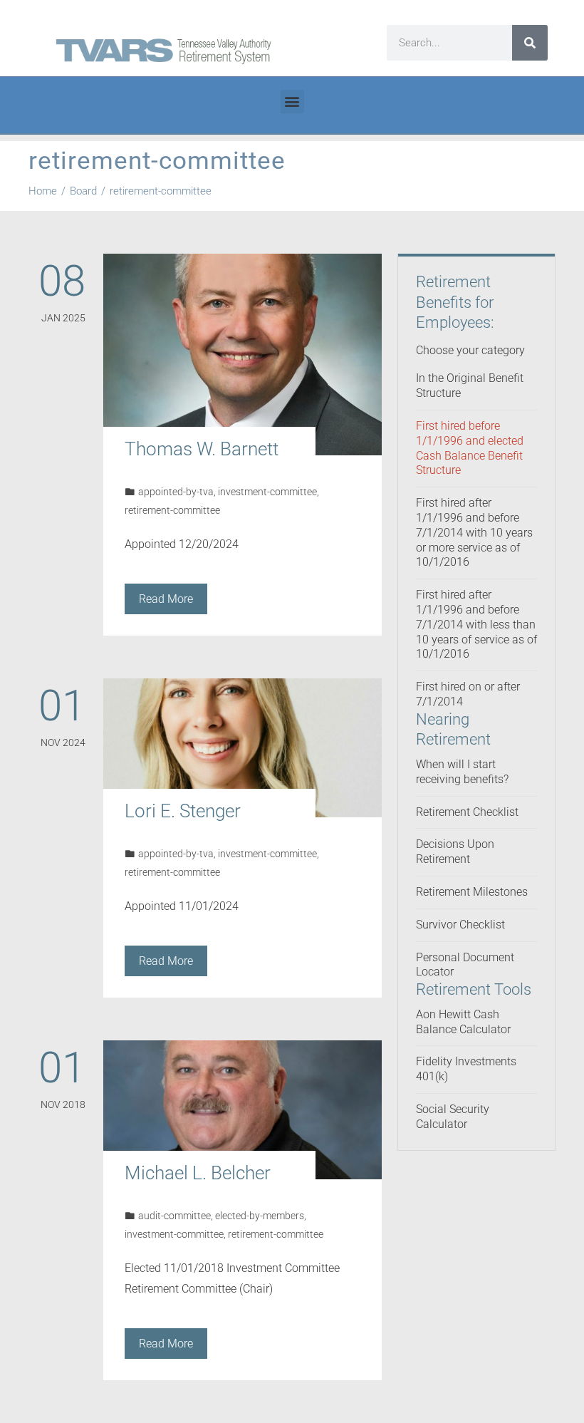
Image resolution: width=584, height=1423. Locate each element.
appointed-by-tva (176, 492)
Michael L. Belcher (198, 1173)
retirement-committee (172, 510)
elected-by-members (259, 1216)
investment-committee (267, 492)
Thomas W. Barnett (201, 449)
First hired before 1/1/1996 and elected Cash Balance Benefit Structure (469, 448)
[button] (292, 101)
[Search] (530, 43)
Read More (166, 599)
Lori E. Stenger (183, 811)
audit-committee (174, 1216)
